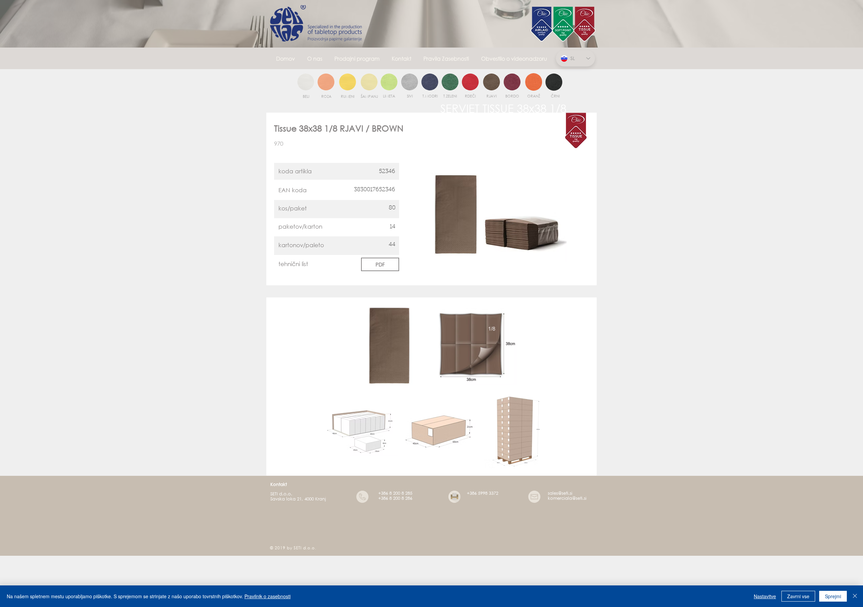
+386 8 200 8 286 (395, 498)
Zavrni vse (798, 596)
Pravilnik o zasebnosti (267, 596)
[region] (305, 82)
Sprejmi (833, 596)
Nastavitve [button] (765, 596)
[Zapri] (855, 596)
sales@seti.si (560, 493)
